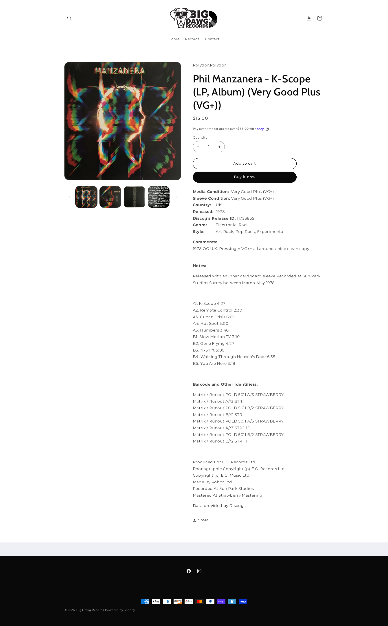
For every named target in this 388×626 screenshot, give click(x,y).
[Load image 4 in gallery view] (159, 197)
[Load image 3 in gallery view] (135, 197)
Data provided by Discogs (219, 505)
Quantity (200, 137)
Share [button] (203, 520)
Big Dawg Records (90, 610)
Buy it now (245, 177)
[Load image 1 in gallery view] (86, 197)
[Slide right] (176, 197)
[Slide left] (69, 197)
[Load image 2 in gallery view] (110, 197)
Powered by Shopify (120, 610)
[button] (69, 18)
